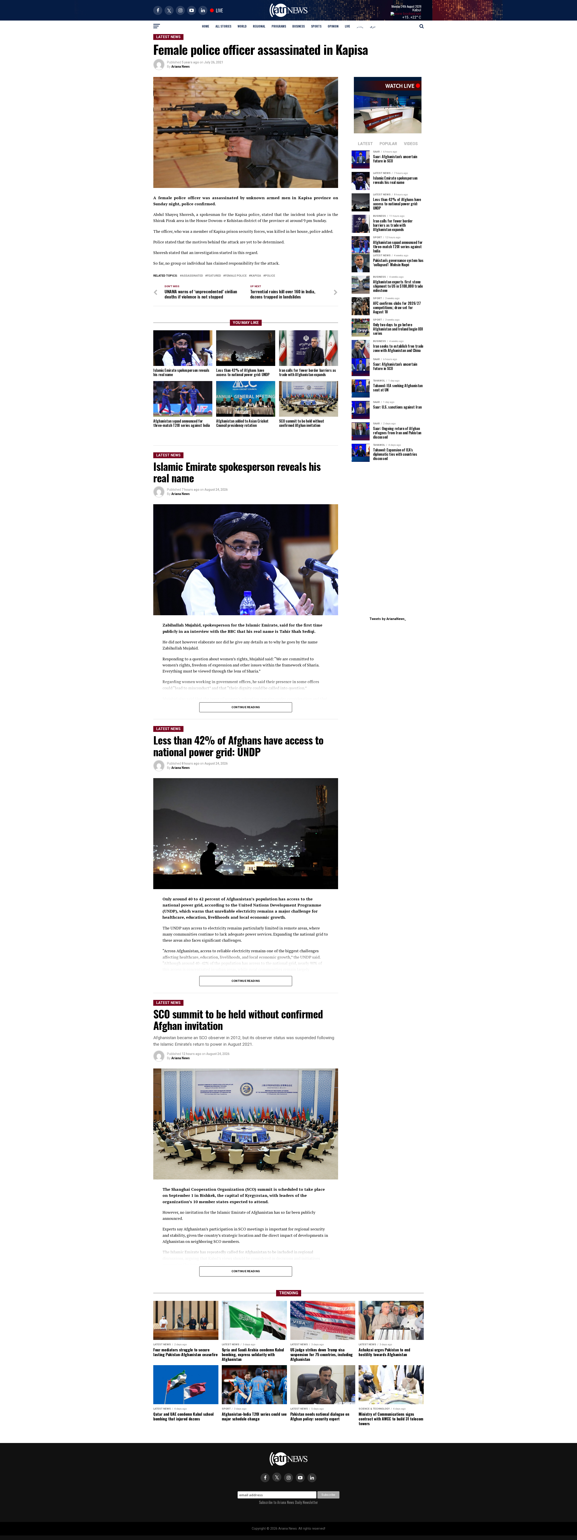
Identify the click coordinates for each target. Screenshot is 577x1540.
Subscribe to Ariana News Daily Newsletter (288, 1502)
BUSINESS (298, 26)
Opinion (333, 26)
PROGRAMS (279, 26)
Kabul (416, 10)
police (270, 275)
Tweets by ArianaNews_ (387, 619)
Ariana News (180, 66)
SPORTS (316, 26)
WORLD (242, 26)
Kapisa (256, 275)
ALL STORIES (223, 26)
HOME (205, 26)
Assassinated (192, 275)
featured (214, 275)
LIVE (347, 26)
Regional (259, 26)
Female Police (236, 275)
